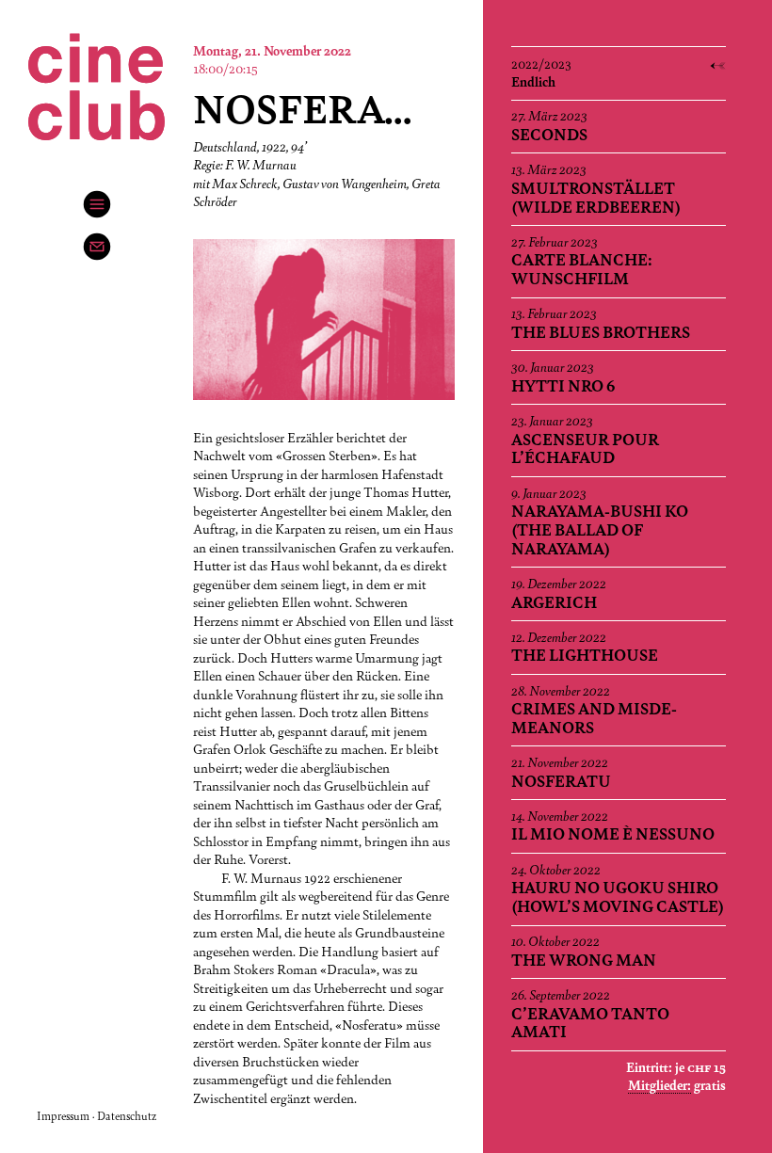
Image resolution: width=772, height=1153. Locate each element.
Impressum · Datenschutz (96, 1115)
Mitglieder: (659, 1084)
